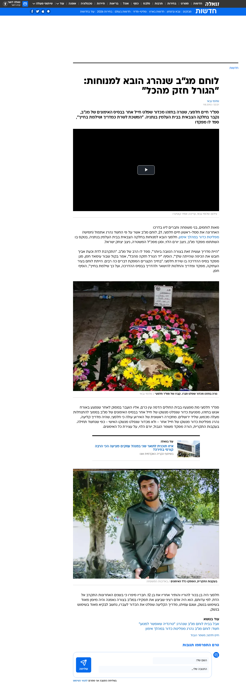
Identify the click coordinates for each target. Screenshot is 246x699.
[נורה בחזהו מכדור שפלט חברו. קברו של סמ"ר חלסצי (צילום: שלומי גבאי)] (146, 339)
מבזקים (187, 12)
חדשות (197, 3)
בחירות (171, 3)
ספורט (185, 3)
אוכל (126, 3)
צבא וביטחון (173, 12)
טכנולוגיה (86, 3)
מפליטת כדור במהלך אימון (199, 237)
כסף (136, 3)
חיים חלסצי (213, 635)
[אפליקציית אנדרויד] (48, 11)
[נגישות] (5, 4)
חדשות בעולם (122, 12)
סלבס (146, 3)
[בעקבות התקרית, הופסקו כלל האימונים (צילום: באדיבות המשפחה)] (146, 527)
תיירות (101, 3)
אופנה (72, 3)
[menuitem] (195, 4)
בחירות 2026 (104, 12)
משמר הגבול (198, 635)
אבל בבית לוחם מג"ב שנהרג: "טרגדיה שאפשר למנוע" (179, 624)
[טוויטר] (37, 11)
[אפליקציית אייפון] (43, 11)
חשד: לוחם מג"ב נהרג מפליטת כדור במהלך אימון (182, 629)
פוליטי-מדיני (140, 12)
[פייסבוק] (32, 11)
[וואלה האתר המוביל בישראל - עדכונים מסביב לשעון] (212, 4)
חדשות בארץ (156, 12)
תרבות (159, 3)
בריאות (114, 3)
